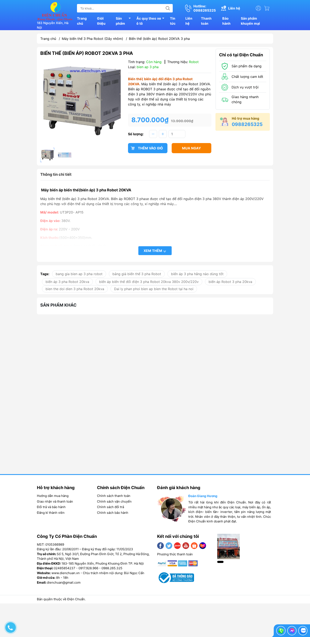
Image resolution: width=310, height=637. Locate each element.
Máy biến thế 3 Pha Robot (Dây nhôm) (92, 39)
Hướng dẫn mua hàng (53, 496)
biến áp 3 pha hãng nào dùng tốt (197, 274)
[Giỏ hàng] (268, 8)
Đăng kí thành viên (51, 513)
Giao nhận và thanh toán (55, 501)
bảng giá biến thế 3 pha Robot (136, 274)
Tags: (44, 274)
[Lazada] (202, 545)
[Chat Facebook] (292, 630)
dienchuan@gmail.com (64, 582)
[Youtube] (185, 545)
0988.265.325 (111, 568)
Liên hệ (188, 21)
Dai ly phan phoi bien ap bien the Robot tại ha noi (153, 289)
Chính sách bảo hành (112, 513)
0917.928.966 (88, 568)
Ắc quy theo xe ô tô (148, 21)
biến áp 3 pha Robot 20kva (67, 282)
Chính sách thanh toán (113, 496)
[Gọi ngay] (281, 630)
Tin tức (172, 21)
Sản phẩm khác (58, 305)
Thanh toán (206, 21)
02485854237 (64, 568)
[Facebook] (160, 545)
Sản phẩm (120, 21)
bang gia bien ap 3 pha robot (79, 274)
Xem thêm (153, 251)
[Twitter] (169, 545)
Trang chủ (82, 21)
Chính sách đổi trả (110, 507)
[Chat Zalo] (302, 630)
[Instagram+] (177, 545)
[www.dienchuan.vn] (55, 11)
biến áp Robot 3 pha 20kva (230, 282)
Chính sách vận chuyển (114, 501)
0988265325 (247, 124)
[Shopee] (194, 545)
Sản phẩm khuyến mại (250, 21)
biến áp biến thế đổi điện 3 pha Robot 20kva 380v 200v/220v (149, 282)
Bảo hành (226, 21)
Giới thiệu (101, 21)
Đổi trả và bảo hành (51, 507)
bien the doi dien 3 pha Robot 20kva (75, 289)
